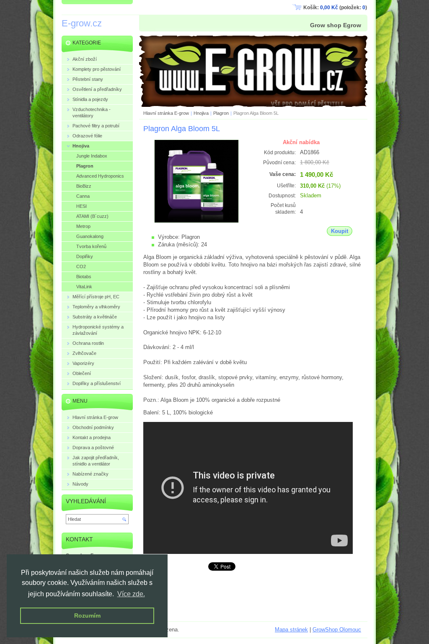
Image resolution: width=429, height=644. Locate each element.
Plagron (221, 113)
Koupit (339, 231)
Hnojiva (201, 113)
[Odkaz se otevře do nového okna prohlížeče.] (196, 221)
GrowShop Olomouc (337, 629)
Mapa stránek (291, 629)
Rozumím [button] (87, 615)
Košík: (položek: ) (335, 7)
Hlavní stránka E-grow (166, 113)
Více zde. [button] (131, 593)
